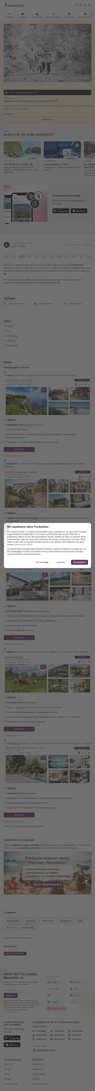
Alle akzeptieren (79, 562)
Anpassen (61, 562)
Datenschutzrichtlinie (23, 545)
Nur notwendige (42, 562)
